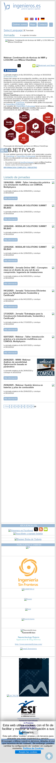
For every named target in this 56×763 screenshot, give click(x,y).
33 (13, 406)
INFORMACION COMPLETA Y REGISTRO (20, 167)
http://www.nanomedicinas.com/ (28, 644)
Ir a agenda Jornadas (28, 35)
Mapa (33, 24)
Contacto (43, 24)
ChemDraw (20, 102)
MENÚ (4, 150)
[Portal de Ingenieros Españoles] (22, 9)
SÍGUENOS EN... (29, 525)
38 (29, 406)
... (51, 24)
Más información (10, 198)
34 (17, 406)
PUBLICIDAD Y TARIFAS (29, 544)
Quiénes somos (20, 24)
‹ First (6, 406)
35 (20, 406)
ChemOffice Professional (15, 104)
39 (33, 406)
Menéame (10, 65)
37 (26, 406)
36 (23, 406)
